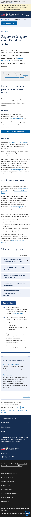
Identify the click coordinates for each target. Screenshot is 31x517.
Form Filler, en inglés (15, 118)
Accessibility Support (6, 477)
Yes (17, 407)
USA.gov (3, 513)
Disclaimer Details (14, 441)
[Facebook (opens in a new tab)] (3, 456)
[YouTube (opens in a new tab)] (13, 456)
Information (5, 422)
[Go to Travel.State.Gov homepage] (10, 449)
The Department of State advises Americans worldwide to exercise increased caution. (16, 8)
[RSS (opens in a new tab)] (16, 456)
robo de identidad (17, 313)
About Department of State (8, 473)
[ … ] (7, 19)
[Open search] (23, 14)
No (23, 407)
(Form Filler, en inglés (15, 170)
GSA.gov (22, 513)
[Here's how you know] (15, 2)
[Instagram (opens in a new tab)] (6, 456)
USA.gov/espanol (13, 513)
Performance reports (6, 497)
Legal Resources (6, 427)
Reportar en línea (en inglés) (15, 131)
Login (3, 431)
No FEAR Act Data (6, 489)
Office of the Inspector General (9, 493)
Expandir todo (24, 255)
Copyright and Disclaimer (7, 481)
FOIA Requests (5, 485)
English (6, 31)
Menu (27, 15)
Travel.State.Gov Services (8, 418)
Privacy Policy (4, 501)
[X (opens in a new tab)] (9, 456)
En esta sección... (8, 23)
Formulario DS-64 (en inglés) (17, 142)
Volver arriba (26, 397)
